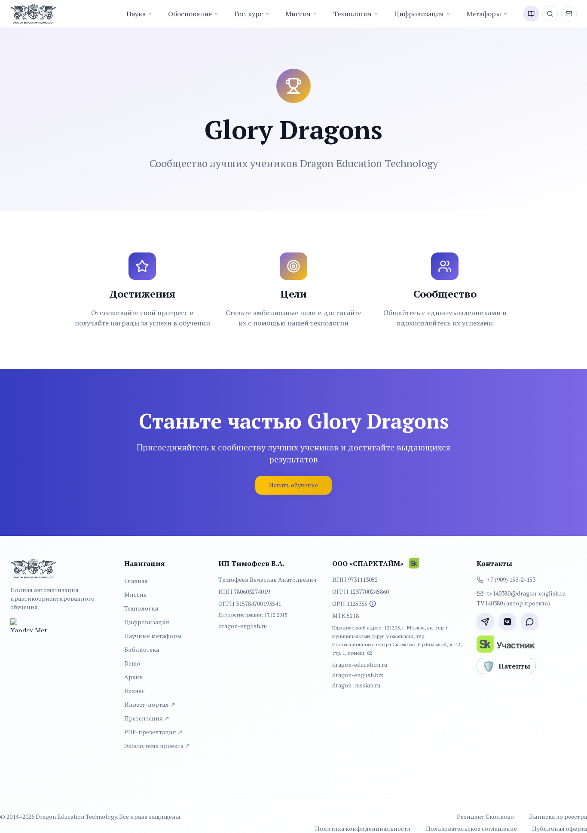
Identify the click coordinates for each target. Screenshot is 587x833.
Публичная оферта (559, 828)
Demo (132, 663)
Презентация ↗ (146, 718)
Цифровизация (419, 13)
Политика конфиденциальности (363, 828)
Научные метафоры (153, 636)
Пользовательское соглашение (471, 828)
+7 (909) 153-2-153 (511, 579)
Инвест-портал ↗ (149, 704)
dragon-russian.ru (356, 685)
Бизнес (134, 691)
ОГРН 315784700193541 (249, 603)
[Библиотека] (531, 13)
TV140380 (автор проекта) (513, 603)
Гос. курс (248, 13)
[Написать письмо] (569, 13)
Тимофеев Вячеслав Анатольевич (267, 579)
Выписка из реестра (558, 816)
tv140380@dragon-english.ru (526, 593)
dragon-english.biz (357, 675)
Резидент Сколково (485, 816)
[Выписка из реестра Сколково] (372, 603)
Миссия (298, 13)
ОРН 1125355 (349, 603)
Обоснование (190, 13)
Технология (352, 13)
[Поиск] (550, 13)
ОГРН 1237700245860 (360, 591)
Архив (133, 677)
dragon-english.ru (242, 626)
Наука (136, 13)
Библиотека (141, 649)
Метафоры (483, 13)
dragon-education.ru (359, 664)
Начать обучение (293, 485)
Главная (136, 581)
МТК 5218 (345, 615)
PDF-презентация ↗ (153, 732)
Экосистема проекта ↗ (157, 746)
